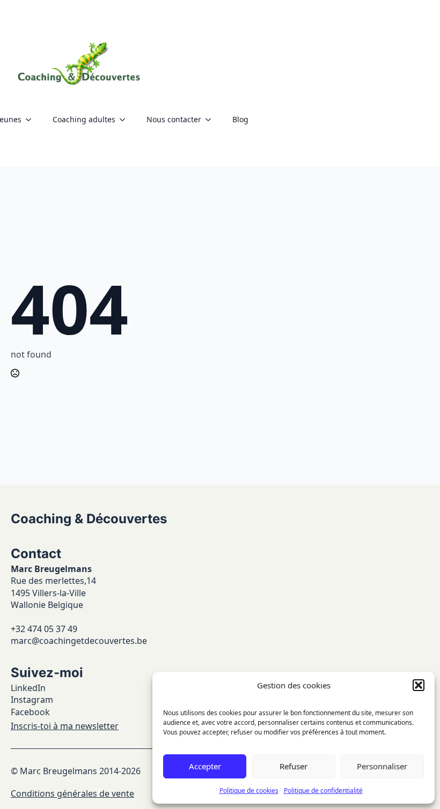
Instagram (32, 700)
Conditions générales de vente (72, 793)
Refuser (293, 766)
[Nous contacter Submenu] (211, 119)
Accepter (205, 766)
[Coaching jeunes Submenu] (31, 119)
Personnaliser (382, 766)
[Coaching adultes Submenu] (125, 119)
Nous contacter (173, 119)
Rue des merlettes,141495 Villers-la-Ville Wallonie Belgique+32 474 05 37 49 (53, 605)
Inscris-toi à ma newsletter (65, 726)
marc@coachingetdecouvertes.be (79, 641)
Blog (240, 119)
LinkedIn (28, 688)
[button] (418, 685)
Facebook (30, 712)
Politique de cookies (248, 790)
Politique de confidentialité (323, 790)
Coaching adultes (84, 119)
